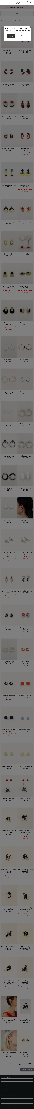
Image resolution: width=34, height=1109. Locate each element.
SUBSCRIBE (17, 559)
